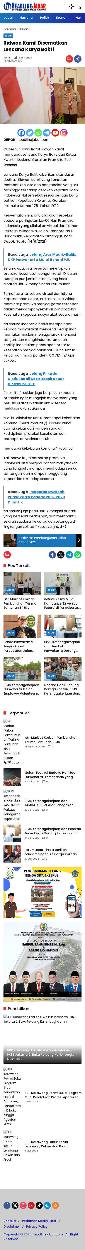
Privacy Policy (37, 1226)
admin (7, 58)
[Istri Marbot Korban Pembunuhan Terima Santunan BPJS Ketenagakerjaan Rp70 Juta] (22, 583)
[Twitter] (30, 133)
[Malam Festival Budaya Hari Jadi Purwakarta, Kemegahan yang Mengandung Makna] (12, 777)
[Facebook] (21, 133)
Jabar (8, 35)
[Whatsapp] (38, 133)
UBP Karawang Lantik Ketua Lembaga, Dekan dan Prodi (46, 1144)
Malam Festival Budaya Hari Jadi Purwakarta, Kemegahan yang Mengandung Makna (50, 775)
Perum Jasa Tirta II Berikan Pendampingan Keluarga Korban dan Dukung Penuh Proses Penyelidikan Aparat (50, 852)
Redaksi (9, 1221)
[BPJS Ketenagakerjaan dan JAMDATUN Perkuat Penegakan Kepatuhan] (12, 805)
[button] (71, 6)
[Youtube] (55, 133)
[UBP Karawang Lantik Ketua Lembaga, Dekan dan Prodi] (12, 1146)
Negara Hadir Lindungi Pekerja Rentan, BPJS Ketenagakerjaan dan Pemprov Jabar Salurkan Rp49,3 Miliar (61, 689)
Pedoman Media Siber (39, 1221)
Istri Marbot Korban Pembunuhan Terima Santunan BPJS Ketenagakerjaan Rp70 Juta (21, 603)
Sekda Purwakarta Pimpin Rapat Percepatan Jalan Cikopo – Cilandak (18, 646)
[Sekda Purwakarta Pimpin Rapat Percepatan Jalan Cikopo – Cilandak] (22, 626)
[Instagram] (64, 133)
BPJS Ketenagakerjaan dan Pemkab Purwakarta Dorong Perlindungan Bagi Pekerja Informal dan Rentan (62, 646)
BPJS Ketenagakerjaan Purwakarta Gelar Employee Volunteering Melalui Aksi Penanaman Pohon (21, 689)
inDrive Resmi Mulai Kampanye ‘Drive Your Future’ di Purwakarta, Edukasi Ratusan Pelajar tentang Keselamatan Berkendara (61, 603)
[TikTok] (39, 1205)
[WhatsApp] (78, 554)
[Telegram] (47, 133)
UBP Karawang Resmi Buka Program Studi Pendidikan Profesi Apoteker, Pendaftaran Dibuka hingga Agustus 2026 (53, 1095)
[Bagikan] (78, 59)
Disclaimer (11, 1226)
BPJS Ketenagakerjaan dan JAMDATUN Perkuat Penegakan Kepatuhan (48, 803)
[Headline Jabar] (24, 6)
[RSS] (55, 1205)
